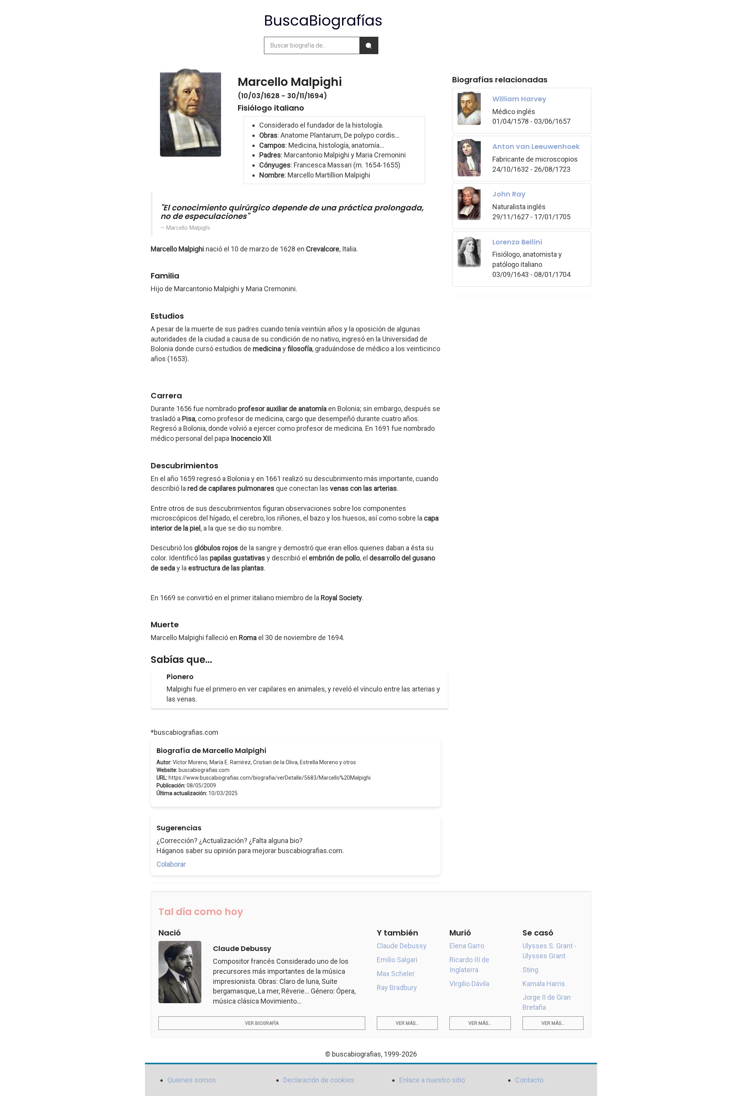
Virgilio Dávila (469, 984)
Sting (530, 970)
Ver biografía (262, 1023)
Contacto (529, 1080)
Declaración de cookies (318, 1080)
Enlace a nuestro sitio (432, 1080)
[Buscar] (368, 45)
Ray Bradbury (397, 987)
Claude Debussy (402, 946)
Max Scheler (396, 974)
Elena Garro (466, 946)
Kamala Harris (543, 984)
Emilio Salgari (397, 960)
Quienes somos (191, 1080)
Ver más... (407, 1023)
